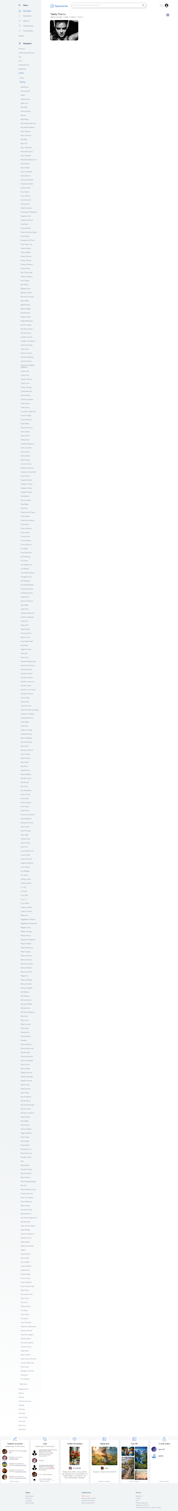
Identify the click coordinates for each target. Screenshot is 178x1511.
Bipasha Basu (25, 305)
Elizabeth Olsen (26, 488)
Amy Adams (25, 192)
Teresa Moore (26, 1306)
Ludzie (21, 73)
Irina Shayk (24, 645)
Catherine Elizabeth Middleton (28, 366)
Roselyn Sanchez (27, 1194)
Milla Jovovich (26, 1024)
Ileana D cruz (25, 637)
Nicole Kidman (26, 1097)
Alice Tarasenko (26, 148)
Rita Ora (23, 1185)
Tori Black (24, 1310)
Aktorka (23, 115)
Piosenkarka (25, 1165)
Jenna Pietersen (26, 669)
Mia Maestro (25, 992)
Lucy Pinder (25, 903)
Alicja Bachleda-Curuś (29, 160)
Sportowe (22, 1425)
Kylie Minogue (26, 831)
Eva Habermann (26, 565)
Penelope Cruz (26, 1149)
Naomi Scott (25, 1065)
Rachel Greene (26, 1173)
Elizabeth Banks (26, 480)
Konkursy (28, 1498)
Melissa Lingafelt (26, 988)
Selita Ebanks (25, 1242)
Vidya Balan (25, 1351)
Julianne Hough (26, 730)
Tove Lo (80, 17)
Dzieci (22, 78)
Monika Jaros (25, 1052)
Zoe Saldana (25, 1379)
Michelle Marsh (26, 1000)
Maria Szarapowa (27, 948)
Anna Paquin (25, 236)
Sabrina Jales (25, 1206)
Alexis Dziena (25, 131)
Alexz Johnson (26, 135)
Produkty (22, 1409)
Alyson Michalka (26, 172)
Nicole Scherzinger (27, 1105)
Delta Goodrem (26, 448)
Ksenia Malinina (26, 819)
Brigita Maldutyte (27, 321)
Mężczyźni (23, 1384)
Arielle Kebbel (26, 252)
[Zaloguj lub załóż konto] (167, 5)
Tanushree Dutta (27, 1294)
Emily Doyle (25, 532)
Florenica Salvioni (27, 589)
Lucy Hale (24, 895)
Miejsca (21, 1393)
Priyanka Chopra (26, 1169)
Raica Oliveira (25, 1177)
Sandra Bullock (26, 1214)
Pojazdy (21, 1405)
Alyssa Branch (26, 176)
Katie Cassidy (25, 754)
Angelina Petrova (27, 220)
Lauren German (26, 859)
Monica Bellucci (26, 1044)
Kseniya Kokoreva (27, 823)
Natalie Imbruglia (27, 1077)
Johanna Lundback (27, 714)
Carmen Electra (26, 353)
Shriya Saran (25, 1258)
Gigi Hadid (24, 605)
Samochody (23, 1417)
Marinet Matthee (26, 968)
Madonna (24, 915)
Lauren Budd (25, 855)
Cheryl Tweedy (26, 387)
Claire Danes (25, 403)
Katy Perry (24, 766)
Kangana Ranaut (26, 734)
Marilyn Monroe (26, 956)
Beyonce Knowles (27, 297)
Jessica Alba (25, 698)
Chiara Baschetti (26, 391)
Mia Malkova (25, 996)
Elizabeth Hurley (26, 484)
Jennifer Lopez (26, 686)
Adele (23, 95)
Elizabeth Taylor (26, 492)
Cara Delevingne (27, 345)
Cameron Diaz (26, 333)
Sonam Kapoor (26, 1266)
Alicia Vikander (26, 156)
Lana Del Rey (25, 843)
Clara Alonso (25, 407)
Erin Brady (24, 549)
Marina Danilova (26, 960)
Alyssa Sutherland (27, 180)
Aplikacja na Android (142, 1505)
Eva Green (24, 561)
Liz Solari (24, 891)
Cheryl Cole (25, 383)
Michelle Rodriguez (28, 1012)
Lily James (24, 875)
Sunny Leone (25, 1278)
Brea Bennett (25, 313)
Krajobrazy (22, 69)
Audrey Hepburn (27, 277)
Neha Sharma (25, 1089)
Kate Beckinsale (26, 742)
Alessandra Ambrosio (28, 123)
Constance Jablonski (28, 412)
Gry (20, 57)
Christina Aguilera (27, 399)
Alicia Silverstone (27, 152)
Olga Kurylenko (26, 1133)
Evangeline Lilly (26, 577)
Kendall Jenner (26, 778)
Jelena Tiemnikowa (28, 665)
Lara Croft (24, 847)
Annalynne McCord (28, 240)
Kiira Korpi (24, 786)
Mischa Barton (26, 1036)
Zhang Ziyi (24, 1375)
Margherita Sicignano (28, 940)
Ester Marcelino (26, 553)
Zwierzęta (22, 1429)
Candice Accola (26, 337)
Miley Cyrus (25, 1020)
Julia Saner (24, 726)
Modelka (24, 1040)
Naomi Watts (25, 1069)
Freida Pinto (25, 597)
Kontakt (138, 1498)
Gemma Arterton (27, 601)
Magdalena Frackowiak (29, 923)
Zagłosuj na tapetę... (104, 1481)
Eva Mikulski (25, 569)
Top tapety (28, 1500)
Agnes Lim (24, 103)
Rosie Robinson (26, 1202)
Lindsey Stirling (26, 883)
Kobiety (22, 82)
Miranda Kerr (25, 1032)
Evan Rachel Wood (27, 573)
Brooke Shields (26, 325)
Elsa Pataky (25, 504)
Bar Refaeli (24, 285)
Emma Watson (26, 540)
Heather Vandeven (27, 617)
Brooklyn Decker (27, 329)
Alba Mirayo (25, 119)
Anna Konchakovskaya (29, 232)
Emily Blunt (25, 524)
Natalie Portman (26, 1081)
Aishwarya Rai (25, 111)
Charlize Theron (26, 379)
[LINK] (51, 1466)
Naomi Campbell (27, 1060)
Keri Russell (25, 782)
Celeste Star (25, 371)
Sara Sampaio (25, 1222)
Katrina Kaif (24, 762)
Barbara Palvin (26, 289)
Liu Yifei (23, 887)
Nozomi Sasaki (26, 1129)
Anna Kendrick (26, 228)
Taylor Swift (25, 1298)
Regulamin (139, 1496)
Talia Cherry (25, 1290)
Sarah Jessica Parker (28, 1226)
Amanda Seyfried (27, 184)
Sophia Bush (25, 1270)
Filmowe (22, 49)
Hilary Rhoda (25, 629)
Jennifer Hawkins (27, 678)
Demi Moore (25, 452)
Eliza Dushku (25, 476)
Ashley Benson (26, 256)
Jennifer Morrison (27, 694)
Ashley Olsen (25, 268)
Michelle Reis (25, 1008)
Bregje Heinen (26, 317)
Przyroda (22, 1413)
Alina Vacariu (25, 164)
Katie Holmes (25, 758)
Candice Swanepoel (28, 341)
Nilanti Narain (25, 1117)
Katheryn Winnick (27, 750)
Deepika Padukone (27, 444)
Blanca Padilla (26, 309)
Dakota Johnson (27, 428)
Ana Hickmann (26, 200)
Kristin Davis (25, 807)
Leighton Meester (27, 863)
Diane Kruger (25, 460)
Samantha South (26, 1210)
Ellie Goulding (26, 500)
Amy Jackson (25, 196)
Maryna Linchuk (26, 972)
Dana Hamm (25, 436)
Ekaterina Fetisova (27, 468)
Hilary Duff (24, 625)
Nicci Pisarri (25, 1093)
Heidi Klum (25, 621)
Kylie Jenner (25, 827)
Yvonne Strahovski (27, 1363)
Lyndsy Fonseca (26, 911)
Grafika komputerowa (26, 53)
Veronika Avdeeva (27, 1343)
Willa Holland (25, 1355)
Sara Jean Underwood (29, 1218)
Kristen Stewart (26, 803)
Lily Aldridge (25, 871)
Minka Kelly (25, 1028)
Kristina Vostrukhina (27, 815)
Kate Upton (25, 746)
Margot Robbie (26, 944)
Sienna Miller (25, 1262)
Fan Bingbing (25, 581)
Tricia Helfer (25, 1314)
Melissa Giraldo (26, 984)
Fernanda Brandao (27, 585)
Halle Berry (25, 609)
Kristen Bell (25, 798)
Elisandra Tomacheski (28, 472)
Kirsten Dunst (25, 794)
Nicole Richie (25, 1101)
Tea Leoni (24, 1302)
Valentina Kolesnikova (28, 1327)
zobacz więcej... (164, 1481)
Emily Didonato (26, 528)
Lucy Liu (24, 899)
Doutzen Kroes (26, 464)
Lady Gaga (24, 835)
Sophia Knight (25, 1274)
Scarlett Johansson (27, 1234)
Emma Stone (25, 536)
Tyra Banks (24, 1318)
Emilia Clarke (25, 516)
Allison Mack (25, 168)
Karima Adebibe (26, 738)
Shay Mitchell (25, 1254)
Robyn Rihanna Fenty (28, 1189)
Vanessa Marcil (26, 1339)
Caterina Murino (26, 361)
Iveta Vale (24, 653)
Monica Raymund (27, 1048)
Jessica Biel (25, 702)
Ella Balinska (25, 496)
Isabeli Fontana (26, 649)
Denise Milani (25, 456)
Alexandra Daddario (28, 127)
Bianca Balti (25, 301)
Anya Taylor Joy (26, 244)
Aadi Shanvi (25, 87)
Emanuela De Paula (28, 512)
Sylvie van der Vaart (27, 1286)
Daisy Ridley (25, 424)
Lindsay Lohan (26, 879)
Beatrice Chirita (26, 293)
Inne (20, 61)
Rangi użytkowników (88, 1503)
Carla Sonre (25, 349)
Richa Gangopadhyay (28, 1181)
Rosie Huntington (27, 1198)
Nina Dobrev (25, 1125)
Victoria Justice (26, 1347)
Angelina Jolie (26, 216)
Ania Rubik (24, 224)
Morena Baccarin (27, 1056)
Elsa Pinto (24, 508)
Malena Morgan (26, 932)
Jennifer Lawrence (27, 682)
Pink (22, 1161)
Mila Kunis (24, 1016)
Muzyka (21, 1397)
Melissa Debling (26, 980)
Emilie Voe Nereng (27, 520)
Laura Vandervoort (27, 851)
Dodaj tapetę (29, 1496)
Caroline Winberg (27, 357)
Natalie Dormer (26, 1073)
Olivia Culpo (25, 1137)
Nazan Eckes (25, 1085)
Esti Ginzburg (25, 557)
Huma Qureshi (26, 633)
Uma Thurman (26, 1323)
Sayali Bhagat (25, 1230)
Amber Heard (25, 188)
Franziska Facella (27, 593)
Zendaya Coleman (27, 1371)
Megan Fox (25, 976)
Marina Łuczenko (27, 964)
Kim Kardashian (26, 790)
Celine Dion (25, 375)
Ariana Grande (26, 248)
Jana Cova (24, 657)
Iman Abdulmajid (27, 641)
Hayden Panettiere (27, 613)
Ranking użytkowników (89, 1498)
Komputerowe (24, 65)
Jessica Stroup (26, 706)
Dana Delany (25, 432)
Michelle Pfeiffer (26, 1004)
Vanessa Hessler (26, 1331)
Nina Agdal (24, 1121)
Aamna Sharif (25, 91)
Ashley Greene (26, 260)
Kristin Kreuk (25, 811)
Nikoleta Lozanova (27, 1113)
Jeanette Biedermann (28, 661)
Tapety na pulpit (56, 17)
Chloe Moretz (26, 395)
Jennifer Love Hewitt (28, 690)
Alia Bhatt (24, 139)
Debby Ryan (25, 440)
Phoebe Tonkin (26, 1157)
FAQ (137, 1500)
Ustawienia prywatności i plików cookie (148, 1507)
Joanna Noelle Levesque (30, 710)
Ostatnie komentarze (88, 1500)
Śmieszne (22, 1421)
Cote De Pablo (26, 416)
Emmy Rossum (26, 545)
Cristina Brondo (26, 420)
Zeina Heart (25, 1367)
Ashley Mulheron (27, 264)
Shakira (23, 1250)
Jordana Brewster (27, 718)
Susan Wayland (26, 1282)
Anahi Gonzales (26, 208)
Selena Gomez (26, 1238)
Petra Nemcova (26, 1153)
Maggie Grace (26, 927)
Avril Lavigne (25, 281)
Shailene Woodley (27, 1246)
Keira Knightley (26, 774)
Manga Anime (24, 1389)
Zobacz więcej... (15, 1481)
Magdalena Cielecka (28, 919)
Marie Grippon (26, 952)
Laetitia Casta (25, 839)
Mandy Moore (26, 936)
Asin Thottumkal (26, 272)
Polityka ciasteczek (142, 1503)
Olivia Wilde (25, 1141)
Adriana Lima (25, 99)
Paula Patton (25, 1145)
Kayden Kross (25, 770)
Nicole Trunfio (26, 1109)
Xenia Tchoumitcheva (28, 1359)
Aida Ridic (24, 107)
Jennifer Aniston (26, 674)
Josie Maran (25, 722)
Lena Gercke (25, 867)
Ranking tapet (29, 1503)
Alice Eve (24, 143)
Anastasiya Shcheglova (29, 212)
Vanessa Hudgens (27, 1335)
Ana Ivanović (25, 204)
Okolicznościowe (25, 1401)
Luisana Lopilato (26, 907)
